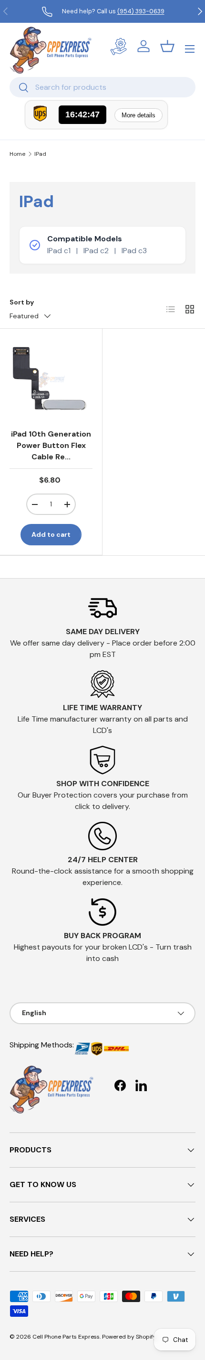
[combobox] (102, 87)
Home (17, 154)
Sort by (22, 302)
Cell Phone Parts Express (66, 1337)
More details (138, 115)
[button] (167, 46)
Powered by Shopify (129, 1337)
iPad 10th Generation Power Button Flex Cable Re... (51, 445)
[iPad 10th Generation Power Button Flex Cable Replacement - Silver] (51, 379)
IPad (40, 154)
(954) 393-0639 (140, 11)
